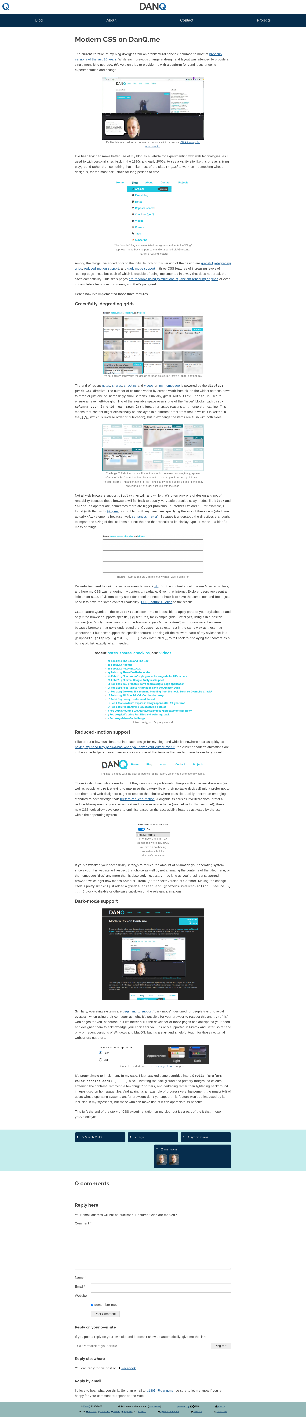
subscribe (222, 1411)
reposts (128, 1411)
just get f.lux (165, 1066)
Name (80, 1277)
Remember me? (105, 1304)
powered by (183, 1406)
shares (117, 385)
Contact (186, 20)
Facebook (128, 1368)
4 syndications (198, 1137)
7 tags (139, 1137)
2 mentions (169, 1149)
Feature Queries (156, 602)
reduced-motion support (101, 268)
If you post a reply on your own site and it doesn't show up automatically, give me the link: (140, 1337)
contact (197, 1411)
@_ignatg (114, 511)
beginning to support (138, 1011)
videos (148, 385)
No (156, 586)
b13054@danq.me (160, 1390)
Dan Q (86, 1406)
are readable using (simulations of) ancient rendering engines (173, 279)
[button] (153, 211)
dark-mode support (141, 268)
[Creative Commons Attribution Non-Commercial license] (121, 1406)
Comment (83, 1223)
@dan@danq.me (169, 1411)
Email (80, 1286)
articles (92, 1411)
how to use (154, 1406)
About (111, 20)
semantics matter (144, 516)
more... (142, 1411)
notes (106, 385)
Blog (39, 20)
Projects (264, 20)
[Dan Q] (162, 1164)
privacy (221, 1406)
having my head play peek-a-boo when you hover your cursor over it (125, 747)
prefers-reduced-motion (137, 799)
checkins (130, 385)
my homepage (169, 385)
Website (81, 1295)
